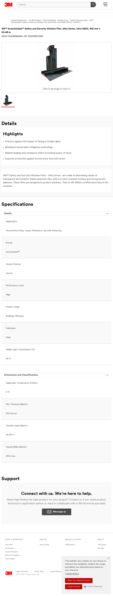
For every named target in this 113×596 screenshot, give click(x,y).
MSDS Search (70, 545)
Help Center (102, 545)
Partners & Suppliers (12, 555)
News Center (44, 545)
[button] (93, 586)
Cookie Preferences (57, 571)
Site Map (101, 548)
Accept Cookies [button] (74, 587)
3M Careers (9, 548)
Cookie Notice (72, 574)
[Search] (93, 4)
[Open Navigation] (105, 5)
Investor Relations (11, 552)
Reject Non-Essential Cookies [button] (79, 580)
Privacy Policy (39, 571)
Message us (59, 512)
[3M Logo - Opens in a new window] (8, 4)
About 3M (8, 545)
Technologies (10, 559)
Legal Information (22, 571)
